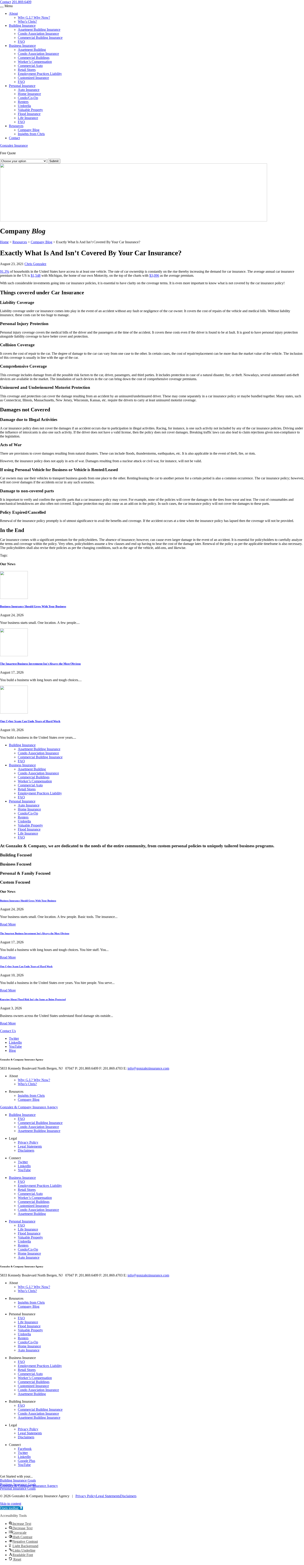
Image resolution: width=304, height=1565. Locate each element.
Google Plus (26, 1461)
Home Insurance (29, 94)
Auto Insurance (28, 90)
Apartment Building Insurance (39, 29)
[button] (11, 1508)
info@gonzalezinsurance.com (148, 1068)
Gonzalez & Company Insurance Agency (29, 1107)
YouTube (15, 1046)
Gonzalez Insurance (14, 145)
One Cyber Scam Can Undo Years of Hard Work (30, 721)
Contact (5, 2)
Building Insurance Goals (18, 1480)
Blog (12, 1050)
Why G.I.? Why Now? (34, 17)
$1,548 (36, 275)
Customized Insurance (33, 78)
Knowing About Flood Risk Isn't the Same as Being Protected (33, 999)
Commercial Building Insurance (40, 37)
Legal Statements (30, 1146)
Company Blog (28, 130)
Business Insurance (22, 45)
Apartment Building (32, 50)
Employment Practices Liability (40, 74)
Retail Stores (27, 70)
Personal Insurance (22, 86)
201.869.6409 (21, 2)
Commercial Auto (30, 66)
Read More (8, 924)
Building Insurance (22, 25)
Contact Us (8, 1031)
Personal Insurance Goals (18, 1488)
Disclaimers (26, 1150)
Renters (23, 102)
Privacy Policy (28, 1142)
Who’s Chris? (27, 21)
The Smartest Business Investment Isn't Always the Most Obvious (40, 663)
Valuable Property (30, 110)
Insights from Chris (31, 134)
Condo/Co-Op (28, 98)
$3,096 (154, 275)
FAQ (21, 41)
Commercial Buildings (33, 58)
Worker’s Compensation (35, 62)
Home (4, 242)
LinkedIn (15, 1042)
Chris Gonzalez (35, 264)
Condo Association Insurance (38, 33)
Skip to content (10, 1503)
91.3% (4, 271)
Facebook (25, 1449)
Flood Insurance (29, 114)
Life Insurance (28, 118)
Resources (16, 126)
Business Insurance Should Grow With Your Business (33, 606)
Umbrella (24, 106)
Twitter (14, 1038)
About (13, 13)
